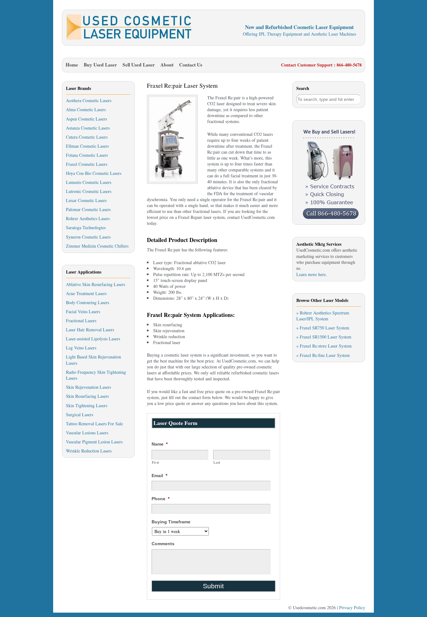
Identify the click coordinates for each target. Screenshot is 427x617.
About (166, 64)
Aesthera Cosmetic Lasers (88, 100)
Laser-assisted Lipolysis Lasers (93, 339)
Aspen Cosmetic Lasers (86, 119)
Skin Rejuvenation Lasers (88, 387)
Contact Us (190, 64)
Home (72, 64)
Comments (163, 543)
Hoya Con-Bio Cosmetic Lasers (93, 173)
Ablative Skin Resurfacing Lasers (95, 284)
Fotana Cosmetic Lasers (87, 155)
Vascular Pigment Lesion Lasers (94, 442)
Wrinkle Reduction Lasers (89, 451)
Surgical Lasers (79, 414)
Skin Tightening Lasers (86, 405)
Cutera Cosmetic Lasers (87, 137)
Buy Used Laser (100, 64)
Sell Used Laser (139, 64)
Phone (160, 498)
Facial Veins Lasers (83, 311)
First (155, 462)
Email (159, 475)
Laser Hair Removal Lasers (90, 330)
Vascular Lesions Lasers (87, 433)
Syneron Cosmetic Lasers (88, 237)
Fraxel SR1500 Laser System (325, 337)
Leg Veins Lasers (81, 348)
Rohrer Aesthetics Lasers (88, 218)
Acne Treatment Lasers (86, 293)
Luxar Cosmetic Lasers (86, 200)
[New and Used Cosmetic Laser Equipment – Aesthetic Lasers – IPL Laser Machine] (129, 38)
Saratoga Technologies (86, 227)
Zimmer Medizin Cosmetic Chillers (97, 246)
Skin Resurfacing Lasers (87, 396)
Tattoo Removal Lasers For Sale (94, 424)
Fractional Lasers (81, 320)
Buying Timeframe (171, 521)
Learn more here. (311, 274)
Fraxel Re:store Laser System (326, 346)
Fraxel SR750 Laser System (324, 328)
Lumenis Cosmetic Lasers (88, 182)
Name (160, 444)
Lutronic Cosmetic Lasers (88, 191)
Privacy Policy (352, 607)
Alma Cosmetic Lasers (86, 109)
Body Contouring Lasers (87, 302)
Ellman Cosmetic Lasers (87, 146)
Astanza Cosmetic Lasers (88, 128)
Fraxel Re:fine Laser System (325, 355)
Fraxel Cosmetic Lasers (86, 164)
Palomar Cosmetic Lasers (88, 209)
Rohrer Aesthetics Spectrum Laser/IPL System (322, 316)
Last (217, 462)
